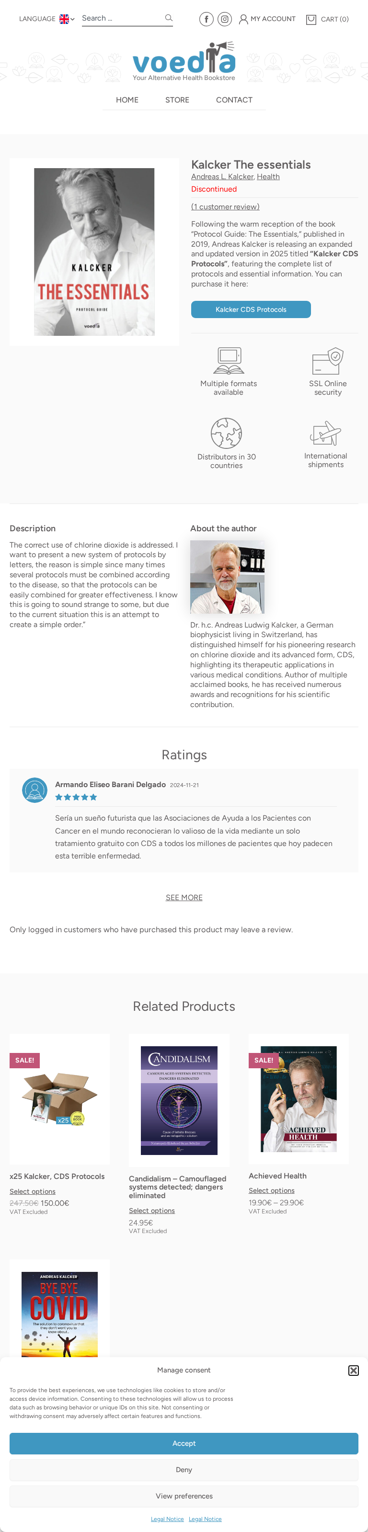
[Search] (169, 19)
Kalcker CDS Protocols (251, 309)
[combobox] (123, 19)
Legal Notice (167, 1519)
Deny (184, 1469)
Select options (33, 1191)
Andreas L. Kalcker (222, 176)
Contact (234, 99)
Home (127, 99)
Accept (184, 1443)
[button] (353, 1370)
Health (268, 176)
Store (177, 99)
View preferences (184, 1496)
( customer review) (225, 206)
